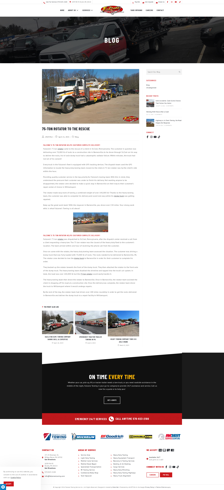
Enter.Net (116, 487)
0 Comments (169, 106)
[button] (112, 400)
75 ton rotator (86, 274)
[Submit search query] (179, 72)
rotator (61, 149)
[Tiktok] (159, 137)
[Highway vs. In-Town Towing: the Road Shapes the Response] (150, 123)
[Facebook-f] (147, 137)
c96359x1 (49, 137)
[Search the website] (164, 72)
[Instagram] (151, 137)
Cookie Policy (16, 477)
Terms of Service (161, 487)
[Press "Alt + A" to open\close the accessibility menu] (3, 487)
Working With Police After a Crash (157, 112)
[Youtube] (155, 137)
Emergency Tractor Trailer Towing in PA (90, 338)
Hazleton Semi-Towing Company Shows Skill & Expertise (58, 338)
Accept (8, 484)
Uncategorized (151, 88)
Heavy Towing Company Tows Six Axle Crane (123, 340)
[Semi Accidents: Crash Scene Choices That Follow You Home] (150, 103)
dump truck (119, 196)
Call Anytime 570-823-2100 (132, 418)
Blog (77, 137)
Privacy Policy (149, 487)
